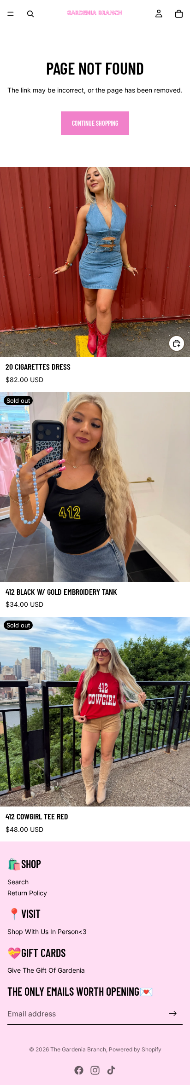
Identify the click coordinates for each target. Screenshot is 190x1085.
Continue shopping (95, 123)
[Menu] (10, 13)
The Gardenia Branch (78, 1049)
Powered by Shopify (135, 1049)
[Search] (30, 14)
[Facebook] (78, 1070)
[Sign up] (173, 1013)
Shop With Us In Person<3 (47, 931)
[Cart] (179, 14)
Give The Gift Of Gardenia (46, 971)
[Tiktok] (111, 1070)
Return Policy (27, 893)
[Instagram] (95, 1070)
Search (18, 882)
